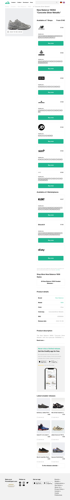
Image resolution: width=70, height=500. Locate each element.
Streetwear (25, 2)
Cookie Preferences (58, 494)
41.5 (59, 36)
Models (57, 481)
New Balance (22, 6)
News (31, 2)
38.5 (49, 36)
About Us (57, 487)
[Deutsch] (61, 2)
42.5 (39, 37)
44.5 (46, 37)
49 (46, 62)
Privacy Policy (59, 489)
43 (41, 37)
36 (39, 36)
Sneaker (13, 2)
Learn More (58, 269)
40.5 (56, 36)
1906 (29, 6)
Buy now (51, 43)
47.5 (44, 62)
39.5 (51, 36)
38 (46, 36)
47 (53, 37)
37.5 (44, 36)
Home (7, 6)
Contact (57, 491)
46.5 (42, 62)
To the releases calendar (50, 465)
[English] (64, 2)
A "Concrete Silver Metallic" (41, 6)
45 (49, 37)
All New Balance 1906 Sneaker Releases (51, 282)
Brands (57, 479)
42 (61, 36)
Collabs (19, 2)
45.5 (51, 37)
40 (53, 36)
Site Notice (58, 485)
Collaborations (59, 483)
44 (44, 37)
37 (41, 36)
